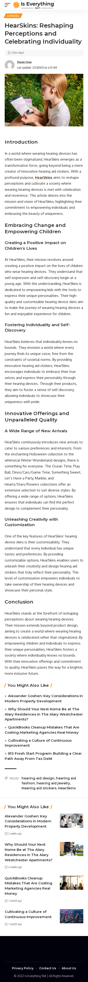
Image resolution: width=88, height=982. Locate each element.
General (13, 15)
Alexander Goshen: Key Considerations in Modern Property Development (28, 821)
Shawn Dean (24, 62)
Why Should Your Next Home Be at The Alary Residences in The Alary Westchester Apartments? (44, 714)
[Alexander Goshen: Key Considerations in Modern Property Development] (71, 821)
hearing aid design (38, 778)
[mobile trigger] (9, 5)
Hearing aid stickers (39, 788)
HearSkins (67, 788)
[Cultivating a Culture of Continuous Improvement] (71, 916)
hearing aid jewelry (53, 783)
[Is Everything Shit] (33, 5)
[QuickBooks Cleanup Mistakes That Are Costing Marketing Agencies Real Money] (71, 883)
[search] (79, 5)
